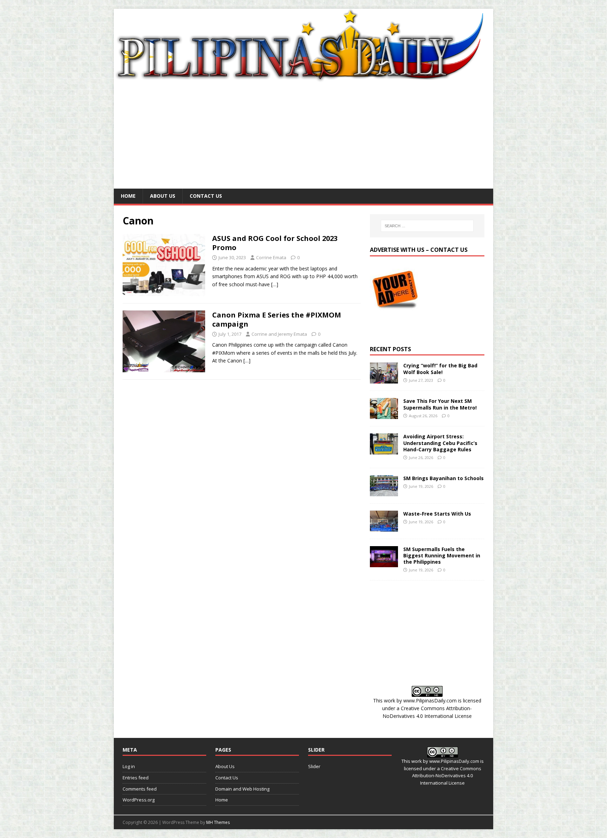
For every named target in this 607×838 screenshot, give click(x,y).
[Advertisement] (303, 136)
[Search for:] (427, 226)
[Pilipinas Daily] (303, 79)
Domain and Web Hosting (242, 789)
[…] (274, 284)
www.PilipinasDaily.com (430, 700)
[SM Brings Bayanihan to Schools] (384, 492)
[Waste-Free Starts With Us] (384, 527)
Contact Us (206, 195)
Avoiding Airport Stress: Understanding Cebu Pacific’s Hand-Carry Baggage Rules (440, 442)
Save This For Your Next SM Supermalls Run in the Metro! (440, 404)
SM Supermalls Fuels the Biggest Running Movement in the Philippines (441, 555)
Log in (129, 766)
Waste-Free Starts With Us (437, 513)
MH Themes (218, 822)
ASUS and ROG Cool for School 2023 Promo (275, 243)
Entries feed (136, 777)
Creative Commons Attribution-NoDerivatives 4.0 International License (446, 775)
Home (128, 195)
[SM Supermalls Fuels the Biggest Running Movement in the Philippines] (384, 562)
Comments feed (140, 789)
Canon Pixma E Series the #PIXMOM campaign (276, 319)
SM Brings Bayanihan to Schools (443, 478)
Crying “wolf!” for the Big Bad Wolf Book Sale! (440, 368)
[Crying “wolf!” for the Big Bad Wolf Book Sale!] (384, 379)
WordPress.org (139, 800)
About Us (162, 195)
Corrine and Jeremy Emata (279, 334)
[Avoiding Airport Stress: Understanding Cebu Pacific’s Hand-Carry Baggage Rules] (384, 450)
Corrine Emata (271, 257)
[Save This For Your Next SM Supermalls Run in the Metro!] (384, 415)
